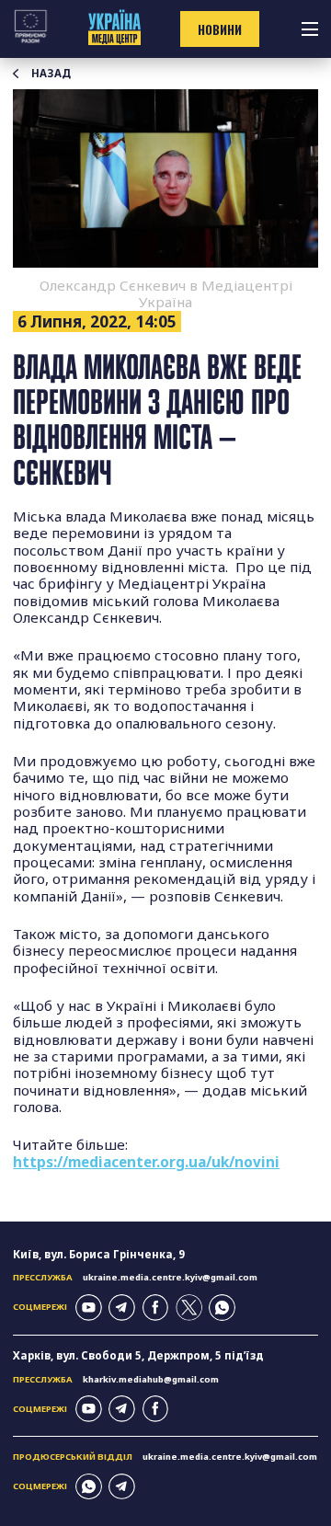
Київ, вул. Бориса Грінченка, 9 (99, 1254)
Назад (51, 73)
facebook (156, 1307)
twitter (189, 1307)
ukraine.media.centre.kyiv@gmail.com (170, 1277)
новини (220, 29)
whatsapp (222, 1307)
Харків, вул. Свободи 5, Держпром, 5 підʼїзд (138, 1355)
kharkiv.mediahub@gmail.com (151, 1379)
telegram (121, 1307)
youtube (88, 1307)
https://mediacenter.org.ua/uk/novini (146, 1162)
